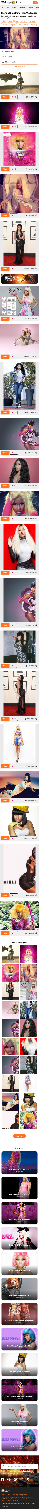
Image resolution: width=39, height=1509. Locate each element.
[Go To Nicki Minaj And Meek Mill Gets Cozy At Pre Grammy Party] (28, 1065)
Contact (14, 1494)
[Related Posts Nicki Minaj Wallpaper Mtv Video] (28, 1010)
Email (25, 1494)
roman (33, 25)
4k (2, 8)
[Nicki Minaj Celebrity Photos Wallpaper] (28, 1028)
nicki (4, 21)
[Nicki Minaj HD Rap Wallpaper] (10, 973)
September (5, 1474)
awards (32, 21)
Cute (28, 1471)
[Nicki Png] (28, 954)
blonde (4, 25)
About (3, 1494)
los (20, 25)
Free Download (19, 66)
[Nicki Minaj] (28, 1102)
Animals (22, 8)
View (5, 97)
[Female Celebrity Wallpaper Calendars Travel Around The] (28, 991)
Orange (12, 1474)
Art (7, 8)
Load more (20, 1136)
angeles (13, 25)
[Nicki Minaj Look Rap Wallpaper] (10, 1046)
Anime (14, 8)
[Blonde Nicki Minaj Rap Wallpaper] (28, 973)
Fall (17, 1474)
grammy (24, 21)
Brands (30, 8)
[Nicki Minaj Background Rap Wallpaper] (10, 1028)
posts (26, 25)
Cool (24, 1471)
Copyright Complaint (8, 1498)
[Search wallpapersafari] (3, 1466)
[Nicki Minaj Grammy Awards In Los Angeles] (10, 1083)
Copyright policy (21, 1498)
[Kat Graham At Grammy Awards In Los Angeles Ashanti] (10, 991)
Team (8, 1494)
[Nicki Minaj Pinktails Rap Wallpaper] (10, 1010)
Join (35, 3)
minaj (10, 21)
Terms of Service (12, 1500)
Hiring (20, 1494)
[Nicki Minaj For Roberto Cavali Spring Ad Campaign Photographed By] (10, 1102)
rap (17, 21)
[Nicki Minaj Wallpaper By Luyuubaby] (10, 954)
